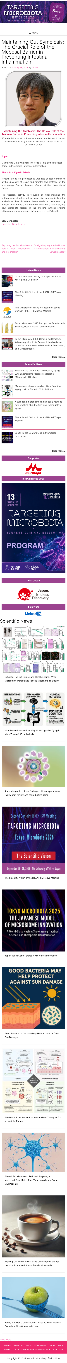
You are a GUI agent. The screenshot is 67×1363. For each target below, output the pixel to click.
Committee (18, 1345)
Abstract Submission (36, 1345)
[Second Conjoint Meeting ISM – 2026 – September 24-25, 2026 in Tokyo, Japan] (33, 12)
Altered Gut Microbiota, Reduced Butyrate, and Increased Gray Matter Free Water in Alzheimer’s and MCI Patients (31, 1180)
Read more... (58, 357)
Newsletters (18, 224)
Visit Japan (58, 1349)
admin (35, 67)
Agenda (7, 1345)
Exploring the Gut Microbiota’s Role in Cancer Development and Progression (17, 248)
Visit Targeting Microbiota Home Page (32, 1349)
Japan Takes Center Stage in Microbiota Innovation (31, 955)
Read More (5, 1339)
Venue (60, 1345)
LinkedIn (6, 224)
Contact (8, 1349)
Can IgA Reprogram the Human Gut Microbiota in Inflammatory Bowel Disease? (49, 248)
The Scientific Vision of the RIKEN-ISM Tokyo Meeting (32, 877)
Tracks (51, 1345)
